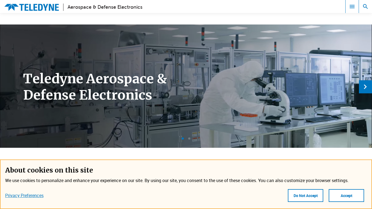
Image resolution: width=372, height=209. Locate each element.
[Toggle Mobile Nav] (352, 6)
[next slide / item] (365, 86)
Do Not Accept (306, 195)
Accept (346, 195)
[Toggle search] (365, 6)
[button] (183, 138)
